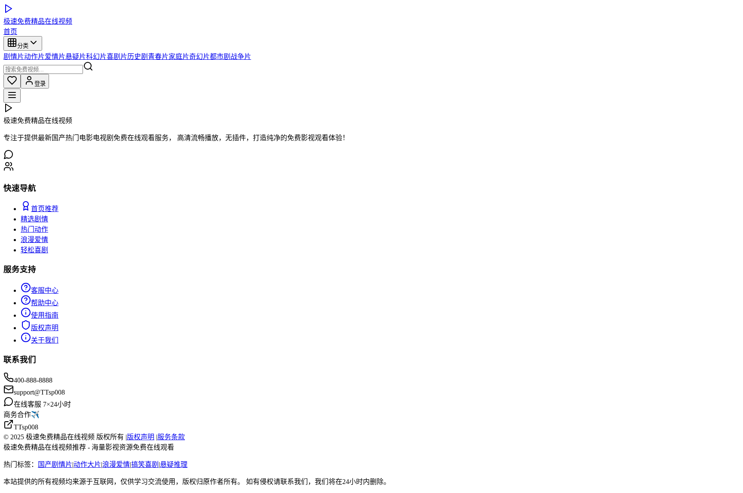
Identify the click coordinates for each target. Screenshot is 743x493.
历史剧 (137, 56)
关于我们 (44, 340)
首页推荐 (44, 208)
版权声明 (44, 327)
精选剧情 (34, 219)
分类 (22, 46)
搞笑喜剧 (145, 464)
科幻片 (96, 56)
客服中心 (44, 290)
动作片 (34, 56)
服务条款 (171, 437)
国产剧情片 (55, 464)
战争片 (240, 56)
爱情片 (55, 56)
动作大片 (87, 464)
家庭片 (179, 56)
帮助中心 (44, 302)
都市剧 (220, 56)
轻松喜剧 (34, 250)
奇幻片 (199, 56)
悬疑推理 (173, 464)
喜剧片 (117, 56)
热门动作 (34, 229)
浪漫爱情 (34, 239)
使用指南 (44, 315)
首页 (10, 31)
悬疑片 (75, 56)
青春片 (158, 56)
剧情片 (13, 56)
